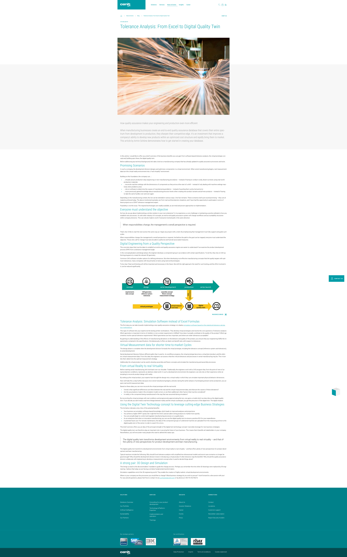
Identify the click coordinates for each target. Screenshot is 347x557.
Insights (181, 5)
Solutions (154, 5)
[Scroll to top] (343, 553)
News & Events (171, 5)
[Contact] (222, 5)
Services (162, 5)
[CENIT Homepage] (125, 5)
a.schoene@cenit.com (167, 478)
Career (188, 5)
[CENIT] (121, 15)
